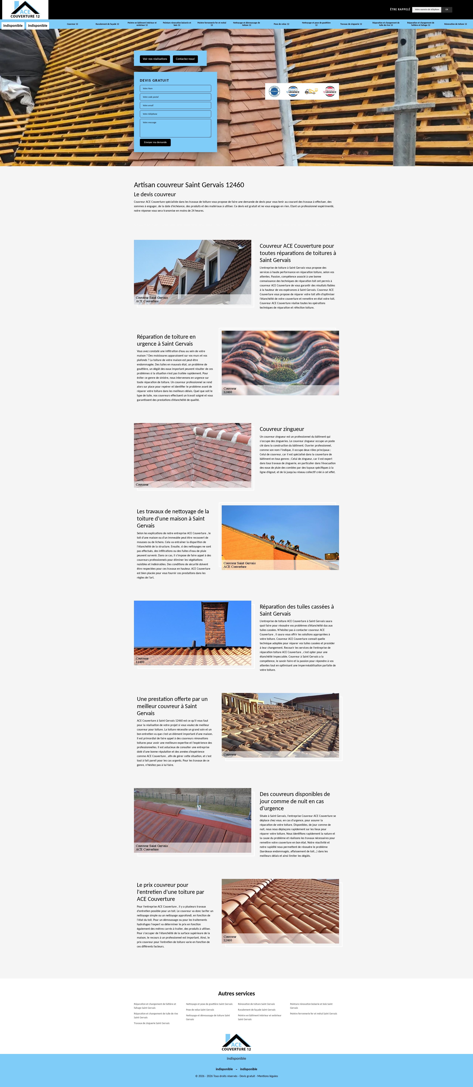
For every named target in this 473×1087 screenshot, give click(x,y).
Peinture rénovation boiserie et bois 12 (177, 24)
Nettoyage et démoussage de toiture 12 (246, 24)
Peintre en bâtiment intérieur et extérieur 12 (142, 24)
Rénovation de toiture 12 (455, 24)
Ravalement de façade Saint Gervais (256, 1010)
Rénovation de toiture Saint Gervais (256, 1004)
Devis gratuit (247, 1076)
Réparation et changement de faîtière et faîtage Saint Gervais (155, 1006)
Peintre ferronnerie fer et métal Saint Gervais (313, 1013)
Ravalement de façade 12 (107, 24)
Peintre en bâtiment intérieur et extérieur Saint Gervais (259, 1017)
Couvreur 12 (72, 24)
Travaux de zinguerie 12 (351, 24)
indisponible (13, 26)
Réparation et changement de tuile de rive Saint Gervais (156, 1015)
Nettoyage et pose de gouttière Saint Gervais (209, 1004)
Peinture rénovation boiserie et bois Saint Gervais (311, 1006)
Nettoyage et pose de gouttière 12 (316, 24)
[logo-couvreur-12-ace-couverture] (25, 9)
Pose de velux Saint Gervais (200, 1010)
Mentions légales (267, 1076)
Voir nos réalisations (155, 59)
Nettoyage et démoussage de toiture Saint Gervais (208, 1017)
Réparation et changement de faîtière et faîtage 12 (420, 24)
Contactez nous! (185, 59)
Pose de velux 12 (281, 24)
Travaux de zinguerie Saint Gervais (151, 1023)
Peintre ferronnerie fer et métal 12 (212, 24)
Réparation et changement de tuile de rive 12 (385, 24)
